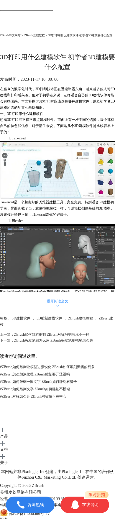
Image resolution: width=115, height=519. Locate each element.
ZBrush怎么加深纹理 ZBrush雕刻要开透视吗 (35, 374)
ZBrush (38, 485)
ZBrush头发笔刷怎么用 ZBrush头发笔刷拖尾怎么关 (53, 340)
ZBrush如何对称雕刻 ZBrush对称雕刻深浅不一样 (51, 334)
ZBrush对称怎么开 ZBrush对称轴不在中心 (33, 396)
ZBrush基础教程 (34, 35)
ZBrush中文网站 (10, 35)
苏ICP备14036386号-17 (29, 513)
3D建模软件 (21, 318)
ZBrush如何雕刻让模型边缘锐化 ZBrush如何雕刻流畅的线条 (47, 367)
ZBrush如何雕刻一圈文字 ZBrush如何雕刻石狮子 (38, 382)
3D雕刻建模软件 (49, 318)
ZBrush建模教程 (80, 318)
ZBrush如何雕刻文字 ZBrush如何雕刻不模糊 (35, 389)
